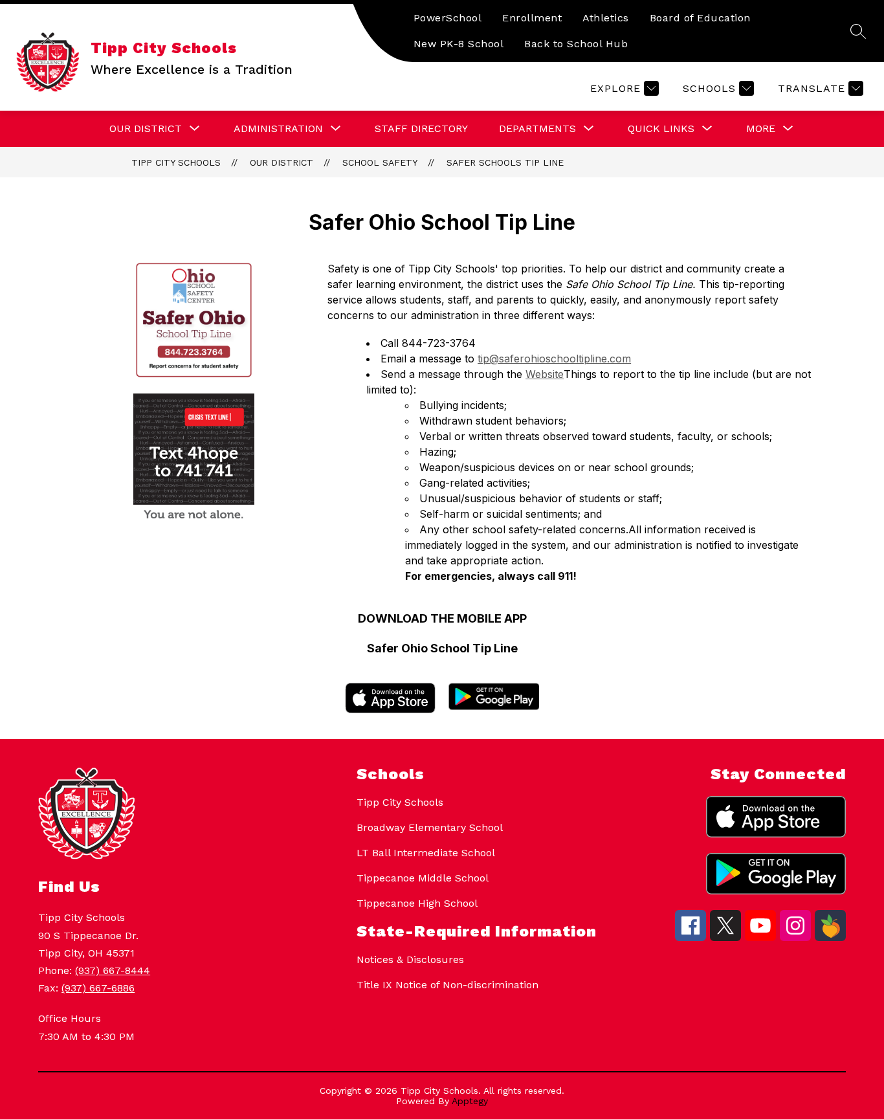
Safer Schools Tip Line (505, 162)
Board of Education (700, 18)
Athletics (605, 18)
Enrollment (532, 18)
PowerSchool (448, 18)
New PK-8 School (459, 44)
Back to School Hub (576, 44)
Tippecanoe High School (417, 903)
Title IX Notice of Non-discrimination (447, 985)
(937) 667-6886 (98, 988)
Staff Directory (421, 128)
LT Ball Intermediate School (426, 853)
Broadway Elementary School (430, 827)
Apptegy (470, 1101)
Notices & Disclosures (410, 959)
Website (544, 374)
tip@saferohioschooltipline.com (554, 358)
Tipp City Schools (176, 162)
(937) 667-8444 (112, 970)
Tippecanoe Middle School (423, 878)
